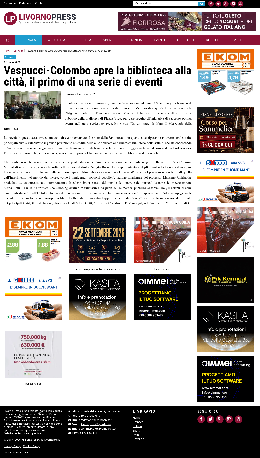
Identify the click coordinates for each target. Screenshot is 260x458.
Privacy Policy (12, 446)
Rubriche (213, 40)
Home (7, 50)
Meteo (239, 40)
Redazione (25, 3)
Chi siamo (10, 3)
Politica (84, 40)
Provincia (134, 40)
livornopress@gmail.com (96, 424)
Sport (108, 40)
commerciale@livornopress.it (98, 428)
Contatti (40, 3)
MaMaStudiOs (22, 452)
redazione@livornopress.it (96, 420)
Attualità (56, 40)
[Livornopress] (40, 18)
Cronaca (29, 40)
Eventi (159, 40)
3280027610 (92, 415)
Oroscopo (185, 40)
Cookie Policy (31, 446)
